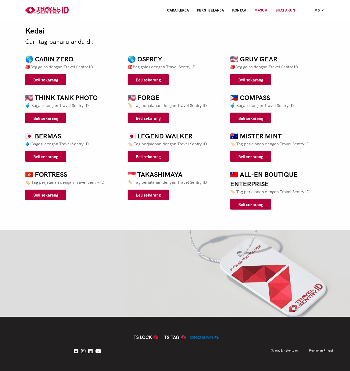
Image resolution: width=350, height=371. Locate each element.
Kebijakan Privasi (321, 350)
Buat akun (285, 10)
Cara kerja (178, 10)
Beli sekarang (45, 79)
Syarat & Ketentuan (284, 350)
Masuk (260, 10)
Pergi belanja (210, 10)
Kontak (239, 10)
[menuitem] (319, 10)
